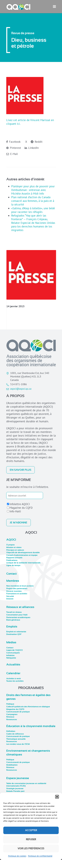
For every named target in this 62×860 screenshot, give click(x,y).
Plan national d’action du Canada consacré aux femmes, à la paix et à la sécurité (32, 200)
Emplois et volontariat (16, 631)
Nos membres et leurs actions (20, 586)
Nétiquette (11, 658)
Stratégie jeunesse (14, 788)
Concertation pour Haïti (16, 615)
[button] (57, 796)
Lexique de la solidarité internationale (23, 563)
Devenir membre (14, 591)
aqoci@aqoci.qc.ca (20, 388)
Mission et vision (13, 547)
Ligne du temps (13, 565)
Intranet (9, 599)
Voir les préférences (31, 848)
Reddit (38, 142)
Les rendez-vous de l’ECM (18, 744)
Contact (11, 573)
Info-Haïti (15, 511)
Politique (10, 704)
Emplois (11, 626)
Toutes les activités (14, 681)
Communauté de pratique (18, 712)
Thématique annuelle (16, 739)
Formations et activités (16, 593)
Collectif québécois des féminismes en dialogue (28, 706)
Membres (12, 580)
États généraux (13, 620)
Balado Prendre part (15, 791)
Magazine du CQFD (21, 508)
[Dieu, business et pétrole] (31, 275)
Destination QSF (13, 634)
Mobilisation (12, 765)
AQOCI (11, 539)
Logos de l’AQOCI (14, 650)
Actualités (13, 664)
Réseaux (10, 717)
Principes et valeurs (15, 550)
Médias (11, 642)
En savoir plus (20, 469)
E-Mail (13, 154)
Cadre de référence (15, 734)
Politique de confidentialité (40, 856)
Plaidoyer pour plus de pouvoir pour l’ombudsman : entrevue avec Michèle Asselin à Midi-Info (33, 189)
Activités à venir (13, 678)
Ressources (11, 719)
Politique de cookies (17, 856)
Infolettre (10, 655)
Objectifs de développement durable (23, 552)
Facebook (14, 142)
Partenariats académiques (18, 617)
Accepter (31, 830)
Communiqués (13, 653)
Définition (10, 731)
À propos (10, 545)
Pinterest (15, 148)
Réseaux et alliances (20, 607)
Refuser (31, 839)
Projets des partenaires (16, 588)
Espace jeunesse (17, 778)
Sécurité (10, 596)
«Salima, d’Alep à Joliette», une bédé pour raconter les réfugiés (33, 210)
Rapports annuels (14, 557)
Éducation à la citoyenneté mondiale (30, 726)
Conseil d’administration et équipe (22, 555)
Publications (11, 560)
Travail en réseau (14, 612)
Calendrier (13, 673)
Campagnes (11, 714)
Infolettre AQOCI (20, 504)
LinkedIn (33, 148)
